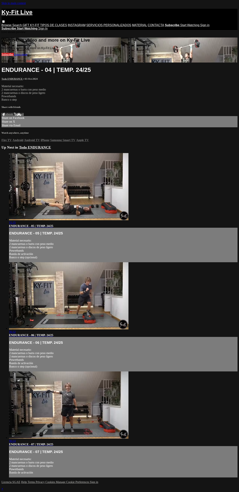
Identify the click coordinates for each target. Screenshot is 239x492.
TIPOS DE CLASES (53, 25)
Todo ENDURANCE (12, 78)
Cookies (50, 482)
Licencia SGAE (10, 482)
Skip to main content (13, 3)
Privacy (40, 482)
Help (24, 482)
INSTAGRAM (77, 25)
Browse (6, 25)
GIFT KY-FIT (31, 25)
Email (20, 114)
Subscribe (7, 54)
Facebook (7, 114)
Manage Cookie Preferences (73, 482)
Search (17, 25)
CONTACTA (156, 25)
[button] (3, 21)
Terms (32, 482)
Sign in (204, 25)
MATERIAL (139, 25)
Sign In (43, 28)
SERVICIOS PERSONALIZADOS (108, 25)
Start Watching (190, 25)
